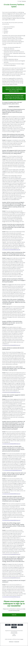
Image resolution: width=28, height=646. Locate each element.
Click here (24, 1)
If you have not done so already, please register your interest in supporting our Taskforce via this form (14, 89)
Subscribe (14, 614)
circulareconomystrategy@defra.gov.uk (11, 249)
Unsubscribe (16, 641)
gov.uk (22, 639)
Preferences (11, 641)
